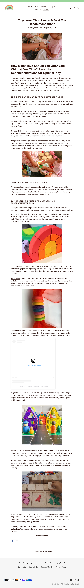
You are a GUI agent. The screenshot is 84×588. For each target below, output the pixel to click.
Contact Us (22, 567)
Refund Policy (34, 567)
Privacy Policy (61, 567)
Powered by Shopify (73, 584)
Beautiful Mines (62, 584)
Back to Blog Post (43, 552)
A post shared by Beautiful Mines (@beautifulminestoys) (33, 386)
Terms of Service (47, 567)
